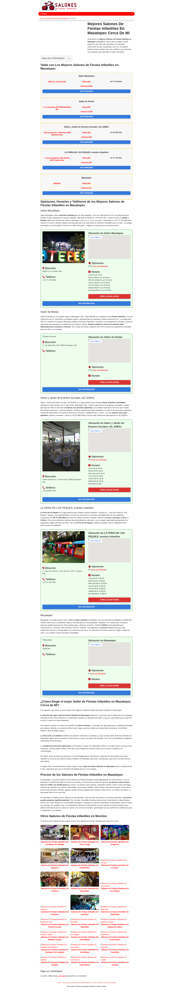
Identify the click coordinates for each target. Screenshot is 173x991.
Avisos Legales (71, 986)
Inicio (42, 18)
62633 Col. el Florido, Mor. (57, 81)
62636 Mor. (57, 183)
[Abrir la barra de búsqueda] (132, 14)
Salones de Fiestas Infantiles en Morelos (56, 18)
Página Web (86, 81)
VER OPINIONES (86, 91)
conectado (61, 976)
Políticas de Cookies (94, 986)
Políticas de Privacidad (82, 986)
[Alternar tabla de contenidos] (68, 58)
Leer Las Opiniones (100, 266)
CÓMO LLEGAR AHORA (109, 296)
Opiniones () (86, 86)
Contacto (43, 14)
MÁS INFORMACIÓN (86, 303)
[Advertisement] (62, 36)
